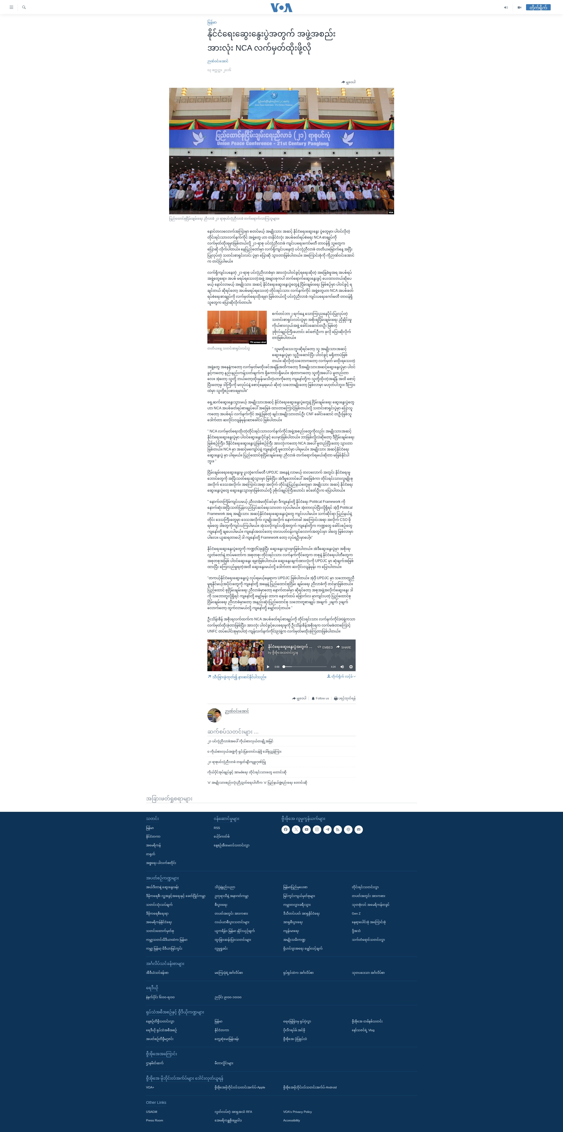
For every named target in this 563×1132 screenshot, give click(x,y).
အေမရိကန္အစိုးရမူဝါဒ (228, 1120)
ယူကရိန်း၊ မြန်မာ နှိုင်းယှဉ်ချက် (235, 931)
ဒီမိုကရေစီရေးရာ (157, 913)
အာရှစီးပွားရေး (293, 922)
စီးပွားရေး (221, 904)
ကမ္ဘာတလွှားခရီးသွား (297, 904)
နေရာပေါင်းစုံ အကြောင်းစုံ (369, 922)
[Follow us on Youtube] (306, 829)
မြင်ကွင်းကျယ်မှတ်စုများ (299, 896)
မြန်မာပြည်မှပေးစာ (295, 887)
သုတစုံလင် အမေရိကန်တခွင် (370, 904)
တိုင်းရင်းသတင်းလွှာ (365, 887)
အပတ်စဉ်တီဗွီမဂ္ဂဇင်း (160, 1038)
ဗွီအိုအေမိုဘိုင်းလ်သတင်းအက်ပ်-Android (310, 1087)
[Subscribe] (359, 829)
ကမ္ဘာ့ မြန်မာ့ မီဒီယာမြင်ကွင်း (164, 948)
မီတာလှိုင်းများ (224, 1063)
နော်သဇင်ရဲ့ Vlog (363, 1030)
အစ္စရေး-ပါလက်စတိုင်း (161, 862)
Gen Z (356, 913)
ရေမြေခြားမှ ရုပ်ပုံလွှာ (297, 1021)
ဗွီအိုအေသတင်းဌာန (285, 652)
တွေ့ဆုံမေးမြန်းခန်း (227, 1038)
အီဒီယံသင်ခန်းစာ (157, 972)
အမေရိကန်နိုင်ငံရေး (159, 922)
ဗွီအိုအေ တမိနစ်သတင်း (367, 1021)
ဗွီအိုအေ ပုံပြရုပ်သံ (295, 1038)
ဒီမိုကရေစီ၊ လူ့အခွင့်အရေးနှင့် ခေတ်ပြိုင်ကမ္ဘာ (175, 896)
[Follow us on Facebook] (286, 829)
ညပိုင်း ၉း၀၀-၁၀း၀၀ (228, 997)
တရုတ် (150, 854)
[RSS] (338, 829)
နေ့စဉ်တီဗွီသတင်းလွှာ (160, 1021)
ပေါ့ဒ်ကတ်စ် (222, 836)
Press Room (154, 1120)
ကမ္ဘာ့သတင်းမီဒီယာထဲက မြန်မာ (166, 939)
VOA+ (150, 1087)
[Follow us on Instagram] (317, 829)
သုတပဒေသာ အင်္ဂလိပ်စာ (368, 972)
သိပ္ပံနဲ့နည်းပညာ (225, 887)
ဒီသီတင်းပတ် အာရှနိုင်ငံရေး (301, 913)
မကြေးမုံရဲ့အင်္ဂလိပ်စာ (229, 972)
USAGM (151, 1111)
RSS (217, 827)
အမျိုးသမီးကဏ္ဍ (294, 939)
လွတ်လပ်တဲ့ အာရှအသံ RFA (233, 1111)
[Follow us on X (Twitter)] (296, 829)
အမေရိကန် (153, 845)
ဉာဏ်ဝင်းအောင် (217, 61)
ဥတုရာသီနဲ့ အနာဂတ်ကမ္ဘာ (232, 896)
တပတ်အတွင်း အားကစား (231, 913)
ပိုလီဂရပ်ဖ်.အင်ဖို (294, 1030)
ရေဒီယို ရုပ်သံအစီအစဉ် (161, 1030)
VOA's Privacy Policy (297, 1111)
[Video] (519, 7)
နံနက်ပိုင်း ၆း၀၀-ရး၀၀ (160, 997)
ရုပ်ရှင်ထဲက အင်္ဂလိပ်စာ (298, 972)
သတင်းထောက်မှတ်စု (160, 931)
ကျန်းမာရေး (291, 931)
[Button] (349, 82)
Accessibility (291, 1120)
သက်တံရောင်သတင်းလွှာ (368, 939)
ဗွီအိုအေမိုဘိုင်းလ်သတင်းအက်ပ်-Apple (240, 1087)
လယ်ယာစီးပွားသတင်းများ (232, 922)
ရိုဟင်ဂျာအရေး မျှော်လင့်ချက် (303, 948)
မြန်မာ (212, 22)
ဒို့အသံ (356, 931)
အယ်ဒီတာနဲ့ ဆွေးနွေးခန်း (162, 887)
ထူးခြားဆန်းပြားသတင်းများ (233, 939)
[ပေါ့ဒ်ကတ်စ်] (348, 829)
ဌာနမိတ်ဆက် (155, 1063)
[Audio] (506, 7)
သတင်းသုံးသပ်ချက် (159, 904)
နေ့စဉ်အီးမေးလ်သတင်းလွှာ (231, 845)
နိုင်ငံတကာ (153, 836)
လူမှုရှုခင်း (221, 948)
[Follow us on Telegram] (327, 829)
